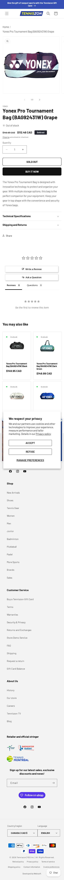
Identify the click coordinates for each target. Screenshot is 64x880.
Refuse (30, 451)
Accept (30, 443)
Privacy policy (43, 433)
